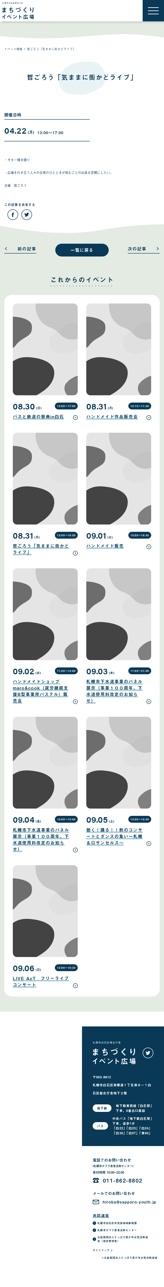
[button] (153, 10)
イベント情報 (13, 49)
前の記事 (27, 249)
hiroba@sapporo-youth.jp (129, 1202)
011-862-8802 (123, 1180)
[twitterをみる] (148, 1053)
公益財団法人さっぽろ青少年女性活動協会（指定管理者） (122, 1239)
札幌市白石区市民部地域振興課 (117, 1223)
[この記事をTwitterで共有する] (26, 214)
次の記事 (137, 249)
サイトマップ (101, 1250)
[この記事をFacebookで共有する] (12, 214)
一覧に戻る (82, 250)
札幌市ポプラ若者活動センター (117, 1230)
